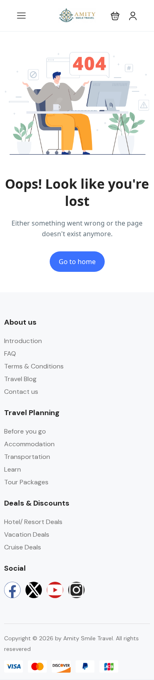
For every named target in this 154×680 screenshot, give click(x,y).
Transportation (27, 456)
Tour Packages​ (26, 482)
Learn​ (12, 469)
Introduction (23, 341)
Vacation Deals (26, 534)
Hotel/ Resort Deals (33, 521)
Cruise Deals (22, 547)
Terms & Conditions (34, 366)
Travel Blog (20, 379)
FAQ (10, 353)
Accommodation (29, 444)
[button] (115, 15)
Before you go (25, 431)
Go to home (77, 261)
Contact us (21, 391)
